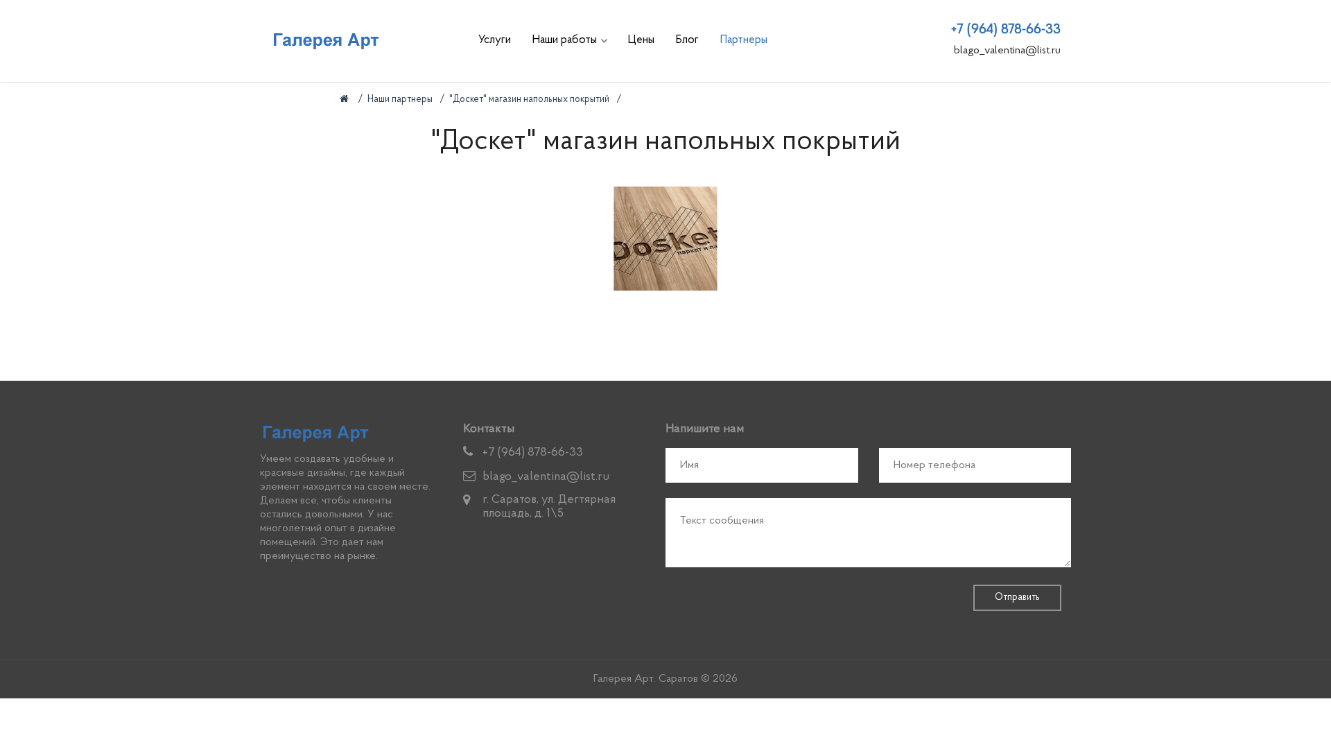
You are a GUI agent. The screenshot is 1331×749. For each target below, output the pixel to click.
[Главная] (345, 100)
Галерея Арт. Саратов (645, 679)
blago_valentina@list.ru (1007, 50)
